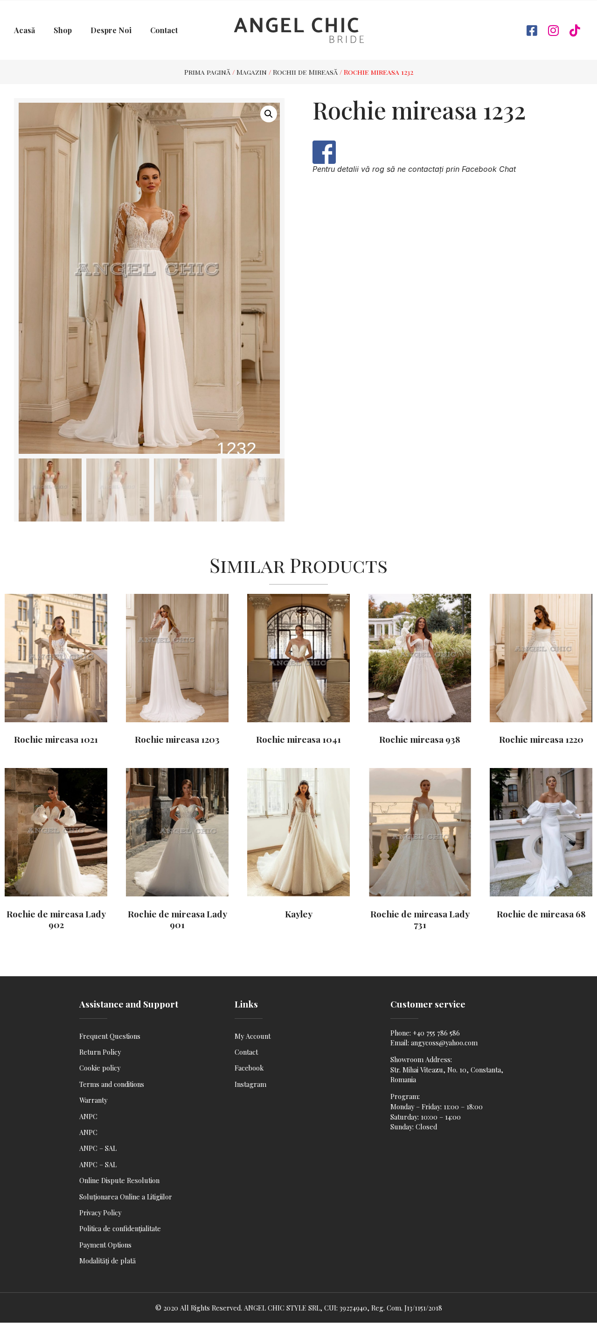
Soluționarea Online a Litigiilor (125, 1196)
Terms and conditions (111, 1084)
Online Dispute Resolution (119, 1180)
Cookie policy (99, 1067)
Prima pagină (207, 72)
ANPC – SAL (98, 1148)
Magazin (251, 72)
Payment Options (105, 1244)
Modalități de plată (107, 1260)
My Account (253, 1036)
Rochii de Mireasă (305, 72)
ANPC (88, 1116)
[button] (268, 114)
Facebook (249, 1067)
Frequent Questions (109, 1036)
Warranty (93, 1100)
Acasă (24, 30)
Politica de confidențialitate (120, 1228)
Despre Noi (111, 30)
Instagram (250, 1084)
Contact (164, 30)
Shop (63, 30)
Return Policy (100, 1052)
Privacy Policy (100, 1212)
